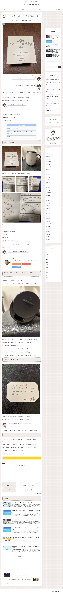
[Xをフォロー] (28, 490)
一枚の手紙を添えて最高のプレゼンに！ (15, 133)
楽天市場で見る (26, 264)
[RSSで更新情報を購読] (31, 490)
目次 (21, 125)
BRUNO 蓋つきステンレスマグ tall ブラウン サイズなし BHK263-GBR (24, 260)
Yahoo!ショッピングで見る (16, 266)
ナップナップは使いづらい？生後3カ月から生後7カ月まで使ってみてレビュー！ (53, 96)
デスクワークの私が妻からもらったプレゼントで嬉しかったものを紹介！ (53, 103)
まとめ (10, 136)
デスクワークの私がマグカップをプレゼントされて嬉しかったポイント (21, 131)
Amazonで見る (17, 264)
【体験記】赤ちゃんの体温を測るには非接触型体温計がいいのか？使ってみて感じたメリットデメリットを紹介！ (53, 82)
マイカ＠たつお (53, 135)
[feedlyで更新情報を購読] (30, 490)
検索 (47, 64)
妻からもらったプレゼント (13, 128)
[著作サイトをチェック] (26, 490)
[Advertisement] (21, 473)
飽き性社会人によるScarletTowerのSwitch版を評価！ (53, 109)
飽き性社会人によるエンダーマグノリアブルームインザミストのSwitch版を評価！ (53, 89)
